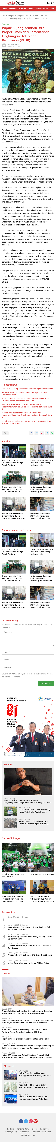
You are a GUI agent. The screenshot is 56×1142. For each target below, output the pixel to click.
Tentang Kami (23, 1129)
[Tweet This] (36, 433)
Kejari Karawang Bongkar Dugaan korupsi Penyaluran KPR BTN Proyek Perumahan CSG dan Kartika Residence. (27, 1021)
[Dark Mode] (48, 3)
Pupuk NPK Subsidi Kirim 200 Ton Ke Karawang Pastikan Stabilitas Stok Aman (26, 422)
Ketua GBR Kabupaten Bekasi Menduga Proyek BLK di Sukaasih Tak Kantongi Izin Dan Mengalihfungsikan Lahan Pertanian (27, 1056)
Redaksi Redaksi (12, 44)
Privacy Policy (11, 1132)
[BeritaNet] (15, 3)
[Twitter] (26, 1121)
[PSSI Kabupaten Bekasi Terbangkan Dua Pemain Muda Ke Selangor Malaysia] (42, 887)
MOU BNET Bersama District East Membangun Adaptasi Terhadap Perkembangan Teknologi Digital (33, 1098)
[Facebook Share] (31, 433)
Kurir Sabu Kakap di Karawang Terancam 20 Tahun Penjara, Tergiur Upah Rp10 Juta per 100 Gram (24, 1030)
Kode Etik (44, 1129)
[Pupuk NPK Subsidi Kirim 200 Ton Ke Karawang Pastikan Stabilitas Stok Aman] (42, 504)
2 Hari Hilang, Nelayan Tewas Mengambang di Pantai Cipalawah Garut (31, 937)
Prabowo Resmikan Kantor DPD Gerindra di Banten (30, 955)
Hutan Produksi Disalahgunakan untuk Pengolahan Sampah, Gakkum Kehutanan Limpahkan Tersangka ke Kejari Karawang (28, 1047)
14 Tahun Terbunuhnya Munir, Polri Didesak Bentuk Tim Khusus (29, 947)
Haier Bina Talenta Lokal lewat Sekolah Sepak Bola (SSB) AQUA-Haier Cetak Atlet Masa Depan (13, 898)
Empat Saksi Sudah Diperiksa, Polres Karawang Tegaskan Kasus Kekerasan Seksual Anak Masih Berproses (27, 1012)
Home (4, 15)
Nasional (5, 24)
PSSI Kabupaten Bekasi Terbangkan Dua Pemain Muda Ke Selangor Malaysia (42, 898)
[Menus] (3, 3)
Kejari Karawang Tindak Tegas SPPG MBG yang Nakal (25, 1039)
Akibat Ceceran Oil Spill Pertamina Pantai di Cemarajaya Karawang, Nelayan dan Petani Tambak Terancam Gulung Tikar (33, 822)
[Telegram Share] (47, 433)
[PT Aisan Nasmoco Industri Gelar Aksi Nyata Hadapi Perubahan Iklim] (42, 451)
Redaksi (10, 1129)
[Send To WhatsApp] (52, 433)
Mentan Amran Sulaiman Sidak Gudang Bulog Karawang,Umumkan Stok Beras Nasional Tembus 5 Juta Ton (27, 406)
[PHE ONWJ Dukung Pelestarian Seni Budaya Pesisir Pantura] (14, 451)
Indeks (35, 1129)
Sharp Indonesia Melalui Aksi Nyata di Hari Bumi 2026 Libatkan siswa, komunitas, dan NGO (25, 399)
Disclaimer (24, 1132)
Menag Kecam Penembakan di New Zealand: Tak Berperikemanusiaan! (29, 928)
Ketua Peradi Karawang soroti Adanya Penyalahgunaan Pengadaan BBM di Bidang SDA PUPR (27, 801)
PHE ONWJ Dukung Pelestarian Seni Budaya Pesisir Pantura (27, 388)
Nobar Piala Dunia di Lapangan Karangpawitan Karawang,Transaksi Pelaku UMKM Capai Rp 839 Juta (35, 1074)
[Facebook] (21, 1121)
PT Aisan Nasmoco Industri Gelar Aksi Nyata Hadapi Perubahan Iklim (24, 393)
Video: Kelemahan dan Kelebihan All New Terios (28, 963)
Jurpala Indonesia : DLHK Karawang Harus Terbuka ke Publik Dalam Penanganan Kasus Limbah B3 (34, 810)
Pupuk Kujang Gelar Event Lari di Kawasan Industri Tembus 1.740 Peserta (28, 875)
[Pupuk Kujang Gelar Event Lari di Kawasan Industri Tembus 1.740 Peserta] (28, 857)
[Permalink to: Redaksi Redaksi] (4, 45)
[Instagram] (31, 1121)
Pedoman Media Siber (41, 1132)
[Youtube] (35, 1121)
